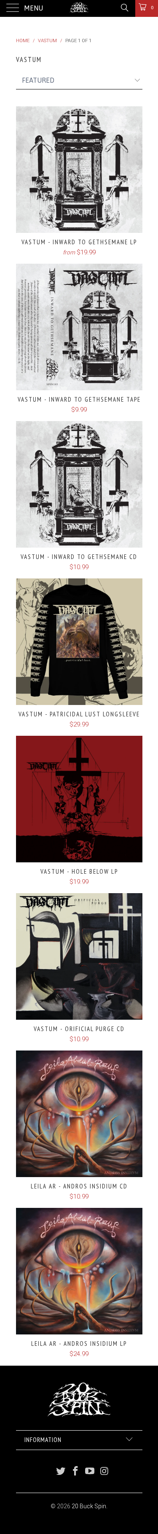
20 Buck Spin (89, 1506)
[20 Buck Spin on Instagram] (105, 1472)
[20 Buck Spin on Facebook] (75, 1472)
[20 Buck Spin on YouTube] (90, 1472)
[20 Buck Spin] (79, 8)
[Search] (124, 8)
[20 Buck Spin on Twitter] (61, 1472)
